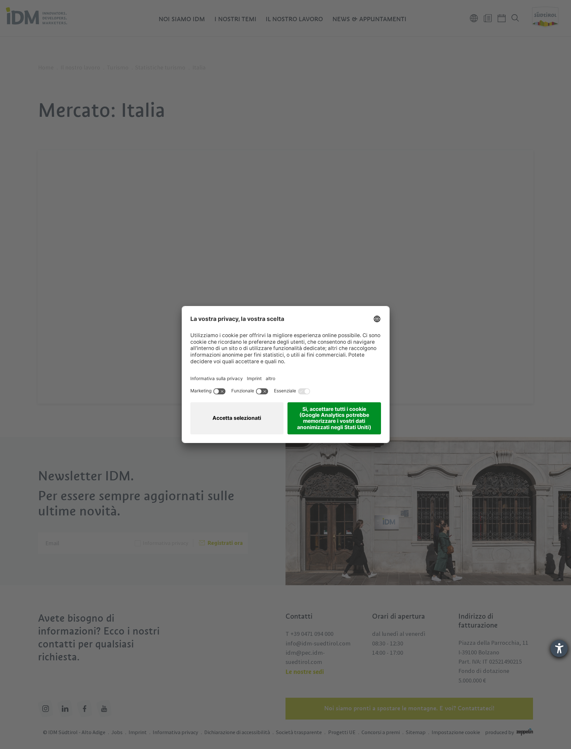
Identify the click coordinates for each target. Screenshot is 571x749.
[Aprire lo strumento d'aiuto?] (559, 648)
